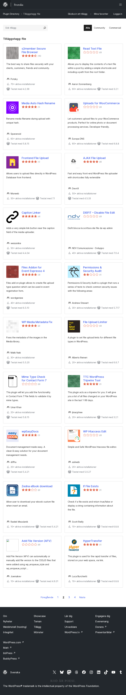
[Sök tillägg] (45, 28)
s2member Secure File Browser (34, 50)
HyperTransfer (92, 540)
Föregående (47, 597)
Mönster (38, 632)
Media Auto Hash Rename (38, 103)
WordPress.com (13, 642)
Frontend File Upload (35, 158)
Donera (101, 626)
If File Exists (91, 486)
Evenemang (101, 621)
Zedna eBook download (37, 486)
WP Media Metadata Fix (37, 322)
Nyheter (7, 621)
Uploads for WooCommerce (101, 103)
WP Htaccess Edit (94, 431)
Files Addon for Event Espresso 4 (33, 269)
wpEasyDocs (30, 431)
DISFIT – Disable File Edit (99, 212)
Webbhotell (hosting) (15, 626)
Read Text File (92, 48)
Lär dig (68, 616)
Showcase (40, 616)
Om (5, 616)
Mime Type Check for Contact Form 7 (34, 378)
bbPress (9, 653)
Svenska (15, 672)
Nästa (82, 597)
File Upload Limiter (95, 322)
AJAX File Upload (94, 158)
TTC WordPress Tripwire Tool (93, 378)
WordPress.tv (74, 632)
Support (69, 621)
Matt (7, 647)
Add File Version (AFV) (36, 540)
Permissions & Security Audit (92, 269)
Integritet (8, 632)
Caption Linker (31, 212)
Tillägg (37, 626)
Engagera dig (102, 616)
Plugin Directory (11, 14)
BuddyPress (11, 658)
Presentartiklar (105, 632)
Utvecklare (71, 626)
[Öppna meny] (121, 4)
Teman (37, 621)
